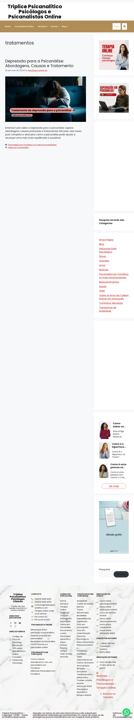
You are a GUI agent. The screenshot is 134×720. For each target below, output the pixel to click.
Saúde (102, 286)
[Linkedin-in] (20, 623)
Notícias (103, 269)
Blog (64, 26)
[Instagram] (15, 623)
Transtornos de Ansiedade (107, 309)
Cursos (54, 26)
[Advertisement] (114, 166)
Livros (102, 265)
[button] (126, 712)
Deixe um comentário (18, 147)
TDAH (102, 291)
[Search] (124, 26)
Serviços (42, 26)
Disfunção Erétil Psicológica (107, 250)
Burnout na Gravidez (109, 695)
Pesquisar (104, 569)
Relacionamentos (109, 282)
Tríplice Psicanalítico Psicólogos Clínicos (18, 598)
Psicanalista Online (24, 26)
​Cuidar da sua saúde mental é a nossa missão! (18, 608)
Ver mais (114, 486)
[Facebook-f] (11, 623)
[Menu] (15, 626)
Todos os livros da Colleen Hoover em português (114, 297)
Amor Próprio (106, 239)
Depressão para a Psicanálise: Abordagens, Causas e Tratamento (39, 63)
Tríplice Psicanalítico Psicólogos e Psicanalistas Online (35, 11)
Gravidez (104, 260)
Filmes (102, 256)
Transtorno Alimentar (111, 303)
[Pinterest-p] (11, 626)
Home (7, 26)
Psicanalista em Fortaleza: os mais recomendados (32, 144)
